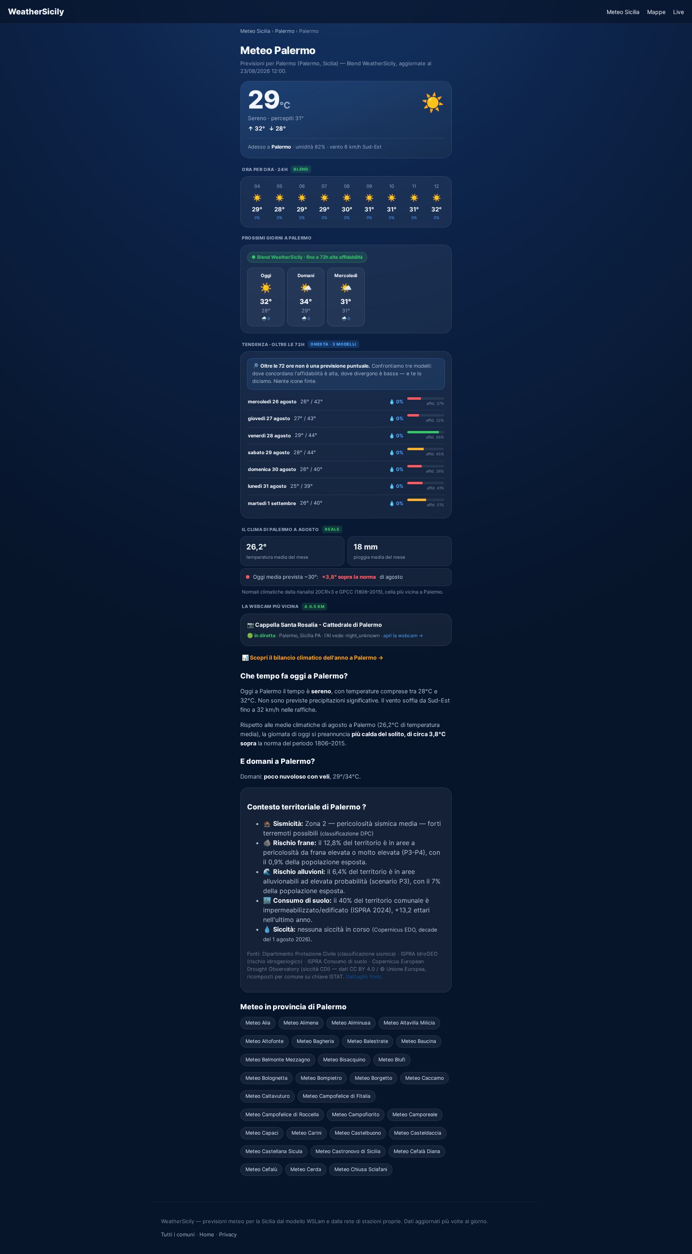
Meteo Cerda (305, 1169)
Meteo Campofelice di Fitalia (336, 1096)
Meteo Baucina (418, 1041)
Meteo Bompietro (321, 1078)
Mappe (656, 11)
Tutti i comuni (178, 1234)
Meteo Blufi (391, 1060)
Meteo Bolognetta (266, 1078)
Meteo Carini (307, 1133)
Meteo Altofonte (264, 1041)
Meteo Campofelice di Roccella (282, 1114)
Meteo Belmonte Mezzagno (277, 1060)
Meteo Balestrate (367, 1041)
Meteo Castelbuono (358, 1133)
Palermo (284, 31)
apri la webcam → (403, 635)
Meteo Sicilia (623, 11)
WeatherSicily (36, 11)
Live (678, 11)
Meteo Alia (257, 1023)
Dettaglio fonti (363, 977)
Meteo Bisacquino (344, 1060)
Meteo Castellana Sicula (273, 1151)
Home (206, 1234)
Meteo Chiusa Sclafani (360, 1169)
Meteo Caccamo (424, 1078)
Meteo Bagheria (315, 1041)
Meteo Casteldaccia (417, 1133)
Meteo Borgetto (373, 1078)
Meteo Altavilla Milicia (409, 1023)
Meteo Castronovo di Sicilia (348, 1151)
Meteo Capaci (261, 1133)
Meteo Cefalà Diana (417, 1151)
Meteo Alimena (301, 1023)
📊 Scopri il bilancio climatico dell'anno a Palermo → (312, 657)
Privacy (228, 1234)
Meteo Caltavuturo (267, 1096)
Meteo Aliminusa (351, 1023)
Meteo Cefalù (261, 1169)
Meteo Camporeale (414, 1114)
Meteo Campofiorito (355, 1114)
